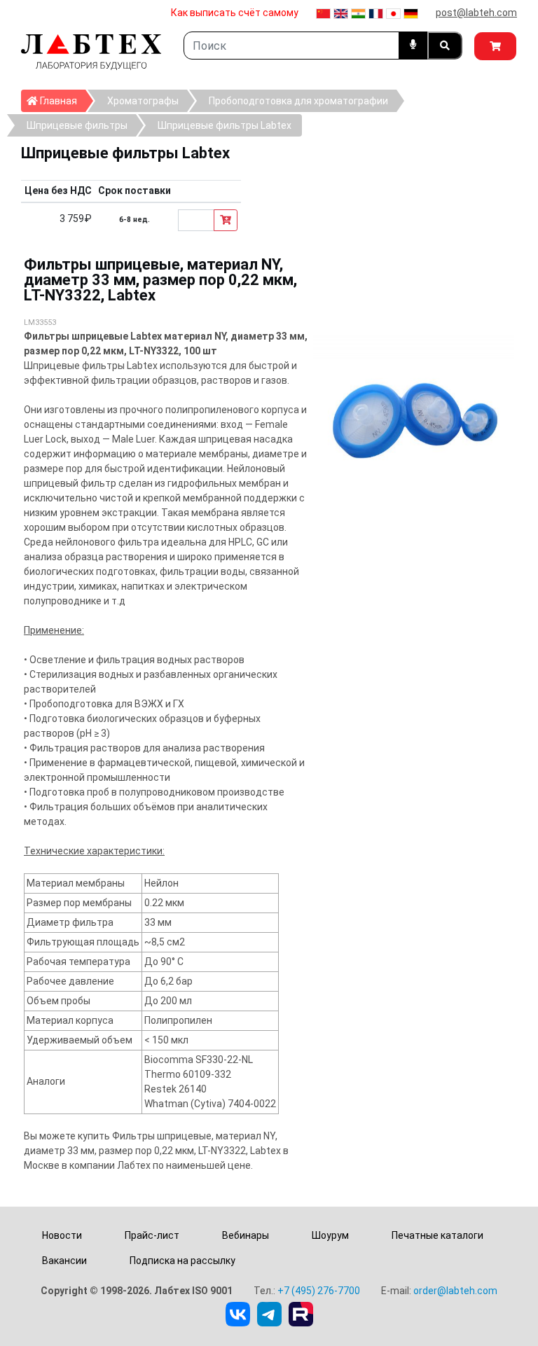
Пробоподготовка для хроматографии (298, 100)
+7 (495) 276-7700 (318, 1290)
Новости (62, 1235)
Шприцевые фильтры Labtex (224, 125)
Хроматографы (143, 100)
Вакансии (64, 1260)
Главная (61, 100)
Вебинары (245, 1235)
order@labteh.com (455, 1290)
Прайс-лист (152, 1235)
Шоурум (330, 1235)
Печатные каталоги (437, 1235)
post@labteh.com (476, 12)
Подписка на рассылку (182, 1260)
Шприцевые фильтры (77, 125)
